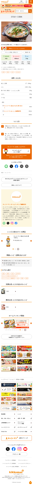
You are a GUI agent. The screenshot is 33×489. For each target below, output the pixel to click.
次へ (31, 241)
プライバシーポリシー (23, 460)
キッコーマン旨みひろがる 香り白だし (13, 106)
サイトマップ (24, 466)
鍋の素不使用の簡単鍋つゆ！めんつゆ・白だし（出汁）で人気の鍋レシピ (16, 263)
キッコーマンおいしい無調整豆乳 (12, 111)
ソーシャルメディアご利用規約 (9, 463)
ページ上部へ (30, 482)
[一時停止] (18, 249)
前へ (2, 241)
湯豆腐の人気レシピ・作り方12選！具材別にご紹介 (17, 260)
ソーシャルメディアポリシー (24, 463)
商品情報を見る (18, 240)
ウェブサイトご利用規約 (10, 460)
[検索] (30, 11)
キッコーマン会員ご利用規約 (12, 466)
